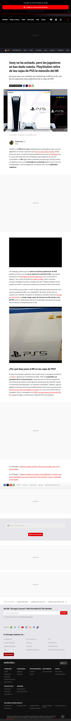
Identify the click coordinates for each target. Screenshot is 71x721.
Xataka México (8, 705)
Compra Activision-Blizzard (56, 650)
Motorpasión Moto (60, 674)
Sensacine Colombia (35, 708)
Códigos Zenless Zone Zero (38, 602)
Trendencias (7, 689)
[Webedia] (9, 662)
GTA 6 (25, 50)
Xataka (6, 671)
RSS (30, 626)
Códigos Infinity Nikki (22, 602)
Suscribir (63, 613)
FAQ (12, 377)
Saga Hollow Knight (9, 646)
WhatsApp (11, 626)
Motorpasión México (60, 705)
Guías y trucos (14, 20)
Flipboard (30, 86)
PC (49, 639)
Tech (37, 20)
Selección (30, 20)
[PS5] (56, 20)
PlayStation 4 (52, 643)
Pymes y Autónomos (22, 691)
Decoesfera (7, 691)
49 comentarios (16, 85)
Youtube (22, 626)
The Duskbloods (16, 50)
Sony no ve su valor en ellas (44, 152)
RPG (8, 50)
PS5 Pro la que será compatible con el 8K (23, 390)
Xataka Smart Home (9, 679)
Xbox (67, 50)
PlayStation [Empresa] (53, 485)
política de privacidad (27, 617)
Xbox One (29, 643)
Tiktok (37, 626)
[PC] (51, 20)
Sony (41, 485)
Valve (45, 50)
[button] (20, 141)
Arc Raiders (38, 50)
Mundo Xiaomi (8, 682)
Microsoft (29, 646)
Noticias (25, 485)
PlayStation (61, 50)
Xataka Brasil (7, 708)
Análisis (5, 20)
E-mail (33, 86)
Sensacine (32, 671)
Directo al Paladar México (47, 706)
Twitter (27, 86)
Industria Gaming (9, 643)
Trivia (23, 20)
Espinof (32, 674)
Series (43, 20)
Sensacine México (34, 705)
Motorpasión (58, 671)
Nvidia (31, 50)
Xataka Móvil (7, 674)
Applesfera (7, 677)
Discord (33, 626)
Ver (36, 534)
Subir (62, 663)
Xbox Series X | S (31, 639)
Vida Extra (20, 674)
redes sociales (38, 279)
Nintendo (52, 50)
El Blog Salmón (21, 689)
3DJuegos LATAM (21, 705)
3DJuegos (19, 671)
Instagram (26, 626)
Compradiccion (8, 694)
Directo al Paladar (47, 671)
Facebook (24, 86)
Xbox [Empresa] (53, 646)
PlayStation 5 (33, 485)
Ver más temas (9, 654)
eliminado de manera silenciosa (31, 277)
